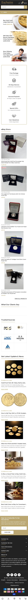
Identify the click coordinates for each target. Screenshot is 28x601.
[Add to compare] (24, 136)
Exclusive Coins (13, 577)
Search (25, 7)
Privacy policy (9, 582)
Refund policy (23, 580)
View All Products (21, 298)
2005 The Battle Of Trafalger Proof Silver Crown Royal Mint (13, 260)
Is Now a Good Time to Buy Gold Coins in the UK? (13, 474)
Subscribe (7, 532)
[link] (2, 599)
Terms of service (19, 582)
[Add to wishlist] (24, 133)
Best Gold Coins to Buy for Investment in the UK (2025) (13, 504)
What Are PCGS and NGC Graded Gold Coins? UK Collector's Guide (13, 443)
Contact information (12, 580)
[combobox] (14, 7)
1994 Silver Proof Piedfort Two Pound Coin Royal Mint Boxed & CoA (13, 227)
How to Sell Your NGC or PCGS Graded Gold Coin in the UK (13, 413)
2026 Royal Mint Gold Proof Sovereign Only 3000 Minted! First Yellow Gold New (12, 162)
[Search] (20, 598)
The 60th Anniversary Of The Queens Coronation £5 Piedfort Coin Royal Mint (13, 292)
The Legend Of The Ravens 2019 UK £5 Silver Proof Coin (13, 194)
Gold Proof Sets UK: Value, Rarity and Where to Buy (13, 383)
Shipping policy (15, 585)
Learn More (6, 40)
